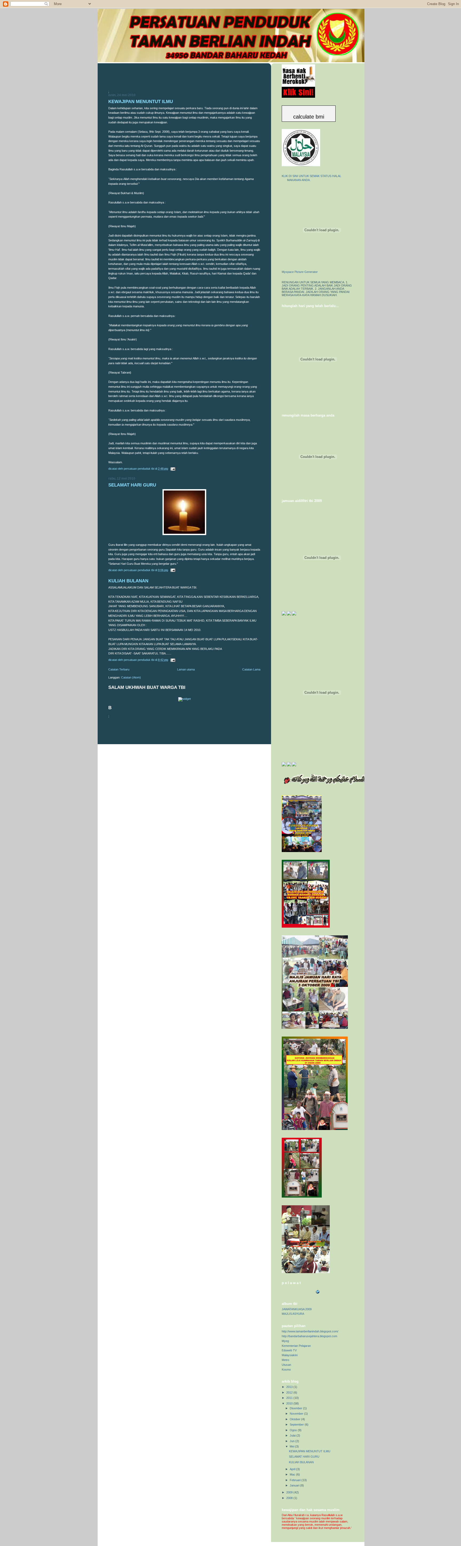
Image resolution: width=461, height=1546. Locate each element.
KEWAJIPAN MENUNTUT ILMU (140, 101)
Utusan (286, 1364)
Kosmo (286, 1369)
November (297, 1413)
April (293, 1469)
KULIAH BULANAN (128, 580)
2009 (289, 1492)
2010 (289, 1403)
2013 (289, 1386)
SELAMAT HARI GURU (132, 485)
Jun (292, 1441)
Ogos (294, 1430)
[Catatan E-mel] (172, 468)
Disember (296, 1408)
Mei (292, 1446)
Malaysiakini (289, 1355)
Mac (293, 1474)
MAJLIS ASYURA (293, 1313)
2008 (289, 1498)
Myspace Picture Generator (300, 271)
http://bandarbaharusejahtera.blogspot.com (309, 1336)
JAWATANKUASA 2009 (297, 1309)
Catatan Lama (251, 669)
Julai (293, 1435)
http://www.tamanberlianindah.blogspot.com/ (310, 1331)
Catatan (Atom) (131, 677)
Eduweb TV (289, 1350)
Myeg (285, 1341)
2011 (289, 1397)
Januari (295, 1485)
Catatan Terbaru (118, 669)
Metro (285, 1359)
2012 (289, 1392)
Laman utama (186, 669)
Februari (295, 1480)
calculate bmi (308, 117)
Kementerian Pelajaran (296, 1345)
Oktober (295, 1419)
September (297, 1424)
